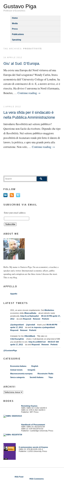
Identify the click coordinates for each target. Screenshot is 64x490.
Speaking (16, 40)
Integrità (31, 370)
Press (15, 29)
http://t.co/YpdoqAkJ (29, 316)
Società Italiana (36, 377)
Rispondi (27, 319)
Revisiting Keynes (29, 406)
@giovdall (30, 325)
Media (15, 23)
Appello (13, 294)
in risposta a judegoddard (43, 327)
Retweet (36, 319)
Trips (50, 377)
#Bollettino (49, 310)
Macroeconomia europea (21, 374)
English (34, 366)
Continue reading (29, 93)
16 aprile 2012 (12, 57)
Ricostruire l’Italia (45, 374)
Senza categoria (17, 377)
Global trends (16, 370)
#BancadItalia (30, 313)
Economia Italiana (18, 366)
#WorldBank (29, 336)
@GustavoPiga (10, 350)
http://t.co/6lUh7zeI (37, 342)
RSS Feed (19, 477)
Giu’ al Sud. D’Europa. (21, 63)
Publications (18, 34)
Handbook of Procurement (33, 425)
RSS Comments (37, 479)
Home (15, 18)
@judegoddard (17, 325)
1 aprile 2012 (12, 107)
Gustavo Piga (19, 6)
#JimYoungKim (17, 339)
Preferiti (45, 319)
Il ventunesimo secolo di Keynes (32, 447)
